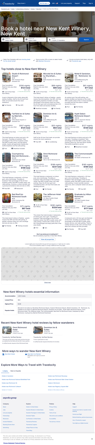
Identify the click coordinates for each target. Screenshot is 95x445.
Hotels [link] (12, 9)
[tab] (5, 371)
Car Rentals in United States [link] (33, 418)
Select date (9, 40)
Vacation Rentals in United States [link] (34, 409)
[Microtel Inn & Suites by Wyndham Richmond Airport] (47, 90)
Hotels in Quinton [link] (7, 390)
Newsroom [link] (6, 418)
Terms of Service (20, 443)
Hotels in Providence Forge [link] (56, 390)
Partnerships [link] (6, 415)
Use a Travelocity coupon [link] (79, 420)
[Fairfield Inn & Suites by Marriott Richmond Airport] (16, 131)
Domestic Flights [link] (30, 415)
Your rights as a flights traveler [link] (80, 423)
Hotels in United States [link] (32, 407)
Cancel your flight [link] (77, 414)
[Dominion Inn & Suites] (47, 131)
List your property (66, 3)
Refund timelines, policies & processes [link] (82, 417)
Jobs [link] (4, 409)
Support (77, 3)
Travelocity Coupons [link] (31, 424)
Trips (84, 3)
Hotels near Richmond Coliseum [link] (11, 386)
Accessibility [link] (52, 418)
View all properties (47, 239)
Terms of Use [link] (52, 412)
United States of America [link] (22, 9)
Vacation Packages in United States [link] (35, 412)
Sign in (91, 3)
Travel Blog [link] (29, 430)
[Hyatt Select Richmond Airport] (79, 131)
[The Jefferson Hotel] (47, 211)
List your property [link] (7, 412)
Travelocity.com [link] (5, 9)
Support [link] (75, 407)
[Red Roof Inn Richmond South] (16, 211)
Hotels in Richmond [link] (54, 383)
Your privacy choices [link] (54, 421)
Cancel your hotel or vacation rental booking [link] (82, 410)
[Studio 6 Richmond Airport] (16, 90)
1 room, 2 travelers (58, 40)
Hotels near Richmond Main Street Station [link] (60, 379)
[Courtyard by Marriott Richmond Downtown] (16, 171)
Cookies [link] (51, 409)
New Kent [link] (38, 9)
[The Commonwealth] (79, 171)
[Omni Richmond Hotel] (47, 171)
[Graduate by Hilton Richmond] (79, 211)
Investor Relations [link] (7, 421)
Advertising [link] (6, 427)
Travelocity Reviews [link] (31, 421)
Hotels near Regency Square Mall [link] (58, 386)
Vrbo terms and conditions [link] (56, 415)
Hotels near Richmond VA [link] (9, 383)
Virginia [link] (33, 9)
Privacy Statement (9, 443)
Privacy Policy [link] (53, 407)
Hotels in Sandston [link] (7, 376)
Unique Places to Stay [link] (32, 427)
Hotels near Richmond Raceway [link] (57, 376)
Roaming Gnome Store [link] (9, 424)
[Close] (92, 439)
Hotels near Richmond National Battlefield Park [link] (16, 379)
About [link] (4, 407)
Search (86, 39)
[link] (13, 355)
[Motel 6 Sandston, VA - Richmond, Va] (79, 90)
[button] (47, 364)
